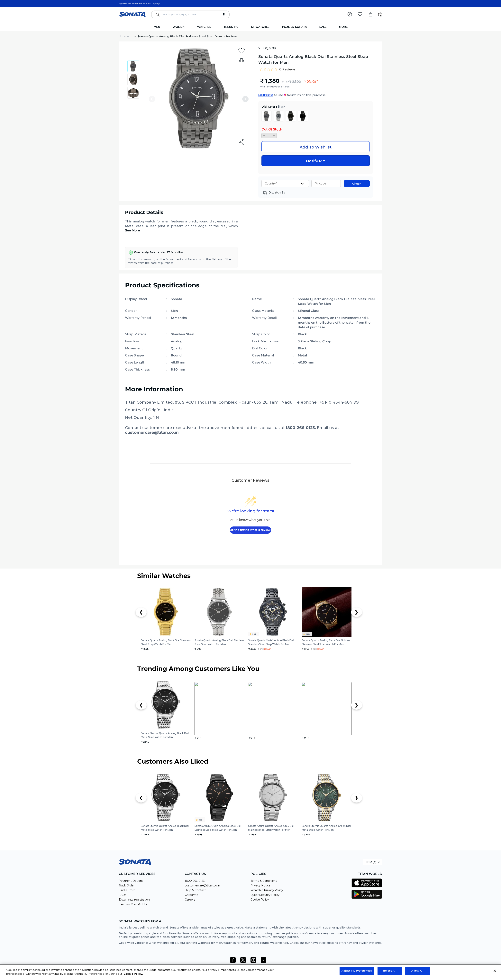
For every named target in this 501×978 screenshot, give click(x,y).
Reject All (389, 970)
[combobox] (190, 14)
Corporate (191, 895)
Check (356, 183)
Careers (190, 899)
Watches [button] (204, 27)
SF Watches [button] (260, 27)
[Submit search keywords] (157, 14)
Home (125, 36)
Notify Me (315, 161)
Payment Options (131, 881)
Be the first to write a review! (250, 530)
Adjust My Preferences (357, 970)
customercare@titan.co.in (202, 885)
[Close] (494, 970)
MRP (285, 82)
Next (245, 99)
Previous (151, 99)
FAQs (122, 895)
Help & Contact (195, 890)
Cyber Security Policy (264, 895)
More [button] (343, 27)
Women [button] (179, 27)
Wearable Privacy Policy (266, 890)
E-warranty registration (134, 899)
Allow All (417, 970)
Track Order (126, 885)
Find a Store (127, 890)
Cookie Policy (259, 899)
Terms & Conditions (263, 881)
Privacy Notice (260, 885)
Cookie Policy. (133, 973)
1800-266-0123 (195, 881)
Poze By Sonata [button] (294, 27)
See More (132, 230)
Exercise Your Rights (133, 904)
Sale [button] (322, 27)
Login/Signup (265, 95)
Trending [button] (231, 27)
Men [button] (157, 27)
